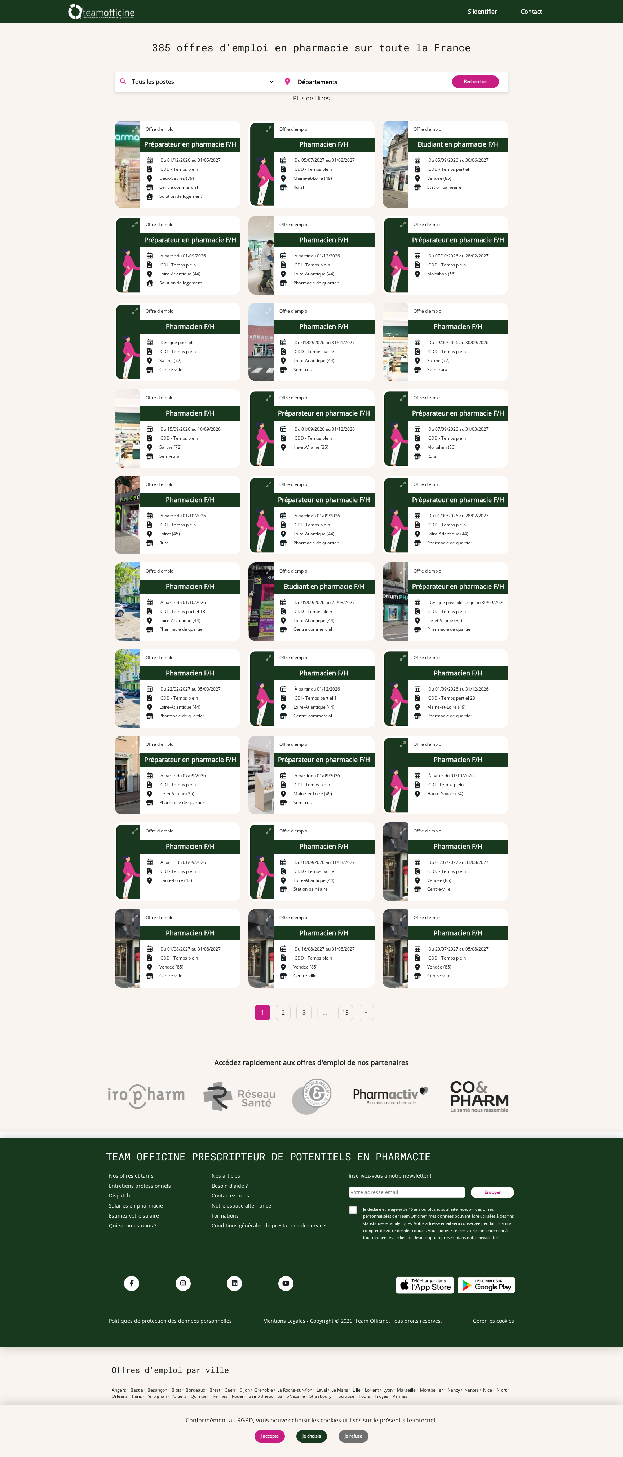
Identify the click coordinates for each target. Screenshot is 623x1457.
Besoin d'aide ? (230, 1185)
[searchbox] (370, 81)
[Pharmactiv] (376, 1097)
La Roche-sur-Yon (294, 1390)
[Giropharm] (125, 1097)
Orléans (120, 1396)
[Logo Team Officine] (109, 11)
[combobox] (361, 81)
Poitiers (178, 1396)
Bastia (137, 1390)
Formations (225, 1215)
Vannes (400, 1396)
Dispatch (119, 1195)
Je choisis (311, 1436)
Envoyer (493, 1192)
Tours (364, 1396)
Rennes (220, 1396)
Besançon (157, 1390)
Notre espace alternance (241, 1205)
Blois (176, 1390)
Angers (119, 1390)
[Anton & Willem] (296, 1097)
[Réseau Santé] (223, 1097)
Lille (357, 1390)
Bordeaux (195, 1390)
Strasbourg (320, 1396)
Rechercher (475, 81)
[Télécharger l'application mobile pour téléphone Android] (486, 1284)
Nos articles (226, 1175)
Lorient (372, 1390)
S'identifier (482, 12)
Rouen (238, 1396)
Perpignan (156, 1396)
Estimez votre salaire (134, 1215)
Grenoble (263, 1390)
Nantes (471, 1390)
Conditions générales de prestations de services (270, 1225)
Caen (230, 1390)
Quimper (199, 1396)
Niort (501, 1390)
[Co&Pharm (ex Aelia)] (464, 1097)
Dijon (244, 1390)
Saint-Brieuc (261, 1396)
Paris (137, 1396)
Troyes (381, 1396)
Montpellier (431, 1390)
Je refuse (353, 1436)
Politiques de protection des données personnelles (170, 1320)
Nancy (453, 1390)
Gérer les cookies (493, 1320)
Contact (531, 12)
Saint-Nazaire (291, 1396)
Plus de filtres (311, 98)
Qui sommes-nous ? (132, 1225)
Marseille (406, 1390)
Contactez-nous (230, 1195)
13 (345, 1013)
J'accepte (270, 1436)
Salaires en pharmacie (136, 1205)
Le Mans (339, 1390)
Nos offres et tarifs (131, 1175)
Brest (214, 1390)
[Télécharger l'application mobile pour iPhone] (424, 1284)
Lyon (388, 1390)
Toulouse (345, 1396)
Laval (322, 1390)
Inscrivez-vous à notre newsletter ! (390, 1175)
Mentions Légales (284, 1320)
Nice (487, 1390)
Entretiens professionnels (140, 1185)
